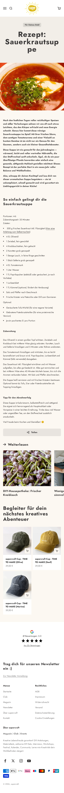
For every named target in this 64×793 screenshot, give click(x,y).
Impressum (40, 696)
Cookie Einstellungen (44, 718)
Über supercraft (10, 712)
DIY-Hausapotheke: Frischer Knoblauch (22, 493)
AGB (37, 691)
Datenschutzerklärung (45, 712)
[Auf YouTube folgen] (29, 761)
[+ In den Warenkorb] (27, 551)
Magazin (7, 702)
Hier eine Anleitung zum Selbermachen (29, 230)
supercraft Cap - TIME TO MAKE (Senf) (46, 560)
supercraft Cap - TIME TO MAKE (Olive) (16, 560)
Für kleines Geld (32, 24)
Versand (39, 707)
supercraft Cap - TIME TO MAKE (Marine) (16, 605)
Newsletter (8, 707)
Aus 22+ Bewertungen (32, 645)
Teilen (34, 432)
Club (5, 696)
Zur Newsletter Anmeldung (15, 675)
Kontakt (6, 718)
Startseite (7, 691)
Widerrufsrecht (42, 702)
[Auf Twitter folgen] (13, 761)
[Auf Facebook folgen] (5, 761)
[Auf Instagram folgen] (21, 761)
